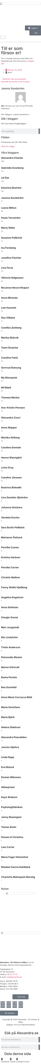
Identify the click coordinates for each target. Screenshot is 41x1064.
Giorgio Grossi (9, 617)
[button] (20, 42)
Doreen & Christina (12, 837)
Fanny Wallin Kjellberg (14, 587)
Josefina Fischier (11, 257)
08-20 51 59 (12, 974)
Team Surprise (9, 347)
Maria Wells (8, 227)
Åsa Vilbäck (8, 317)
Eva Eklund (7, 767)
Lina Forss (7, 267)
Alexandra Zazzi (10, 417)
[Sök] (39, 131)
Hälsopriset (8, 787)
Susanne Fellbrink (11, 237)
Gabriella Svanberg (12, 167)
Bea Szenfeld (9, 687)
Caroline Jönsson (11, 477)
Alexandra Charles (12, 157)
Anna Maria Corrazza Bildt (16, 697)
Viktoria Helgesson (12, 277)
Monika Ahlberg (10, 437)
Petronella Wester (11, 657)
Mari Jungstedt (10, 627)
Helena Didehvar (11, 727)
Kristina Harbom (10, 557)
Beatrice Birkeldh (11, 487)
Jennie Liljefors (10, 747)
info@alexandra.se (14, 977)
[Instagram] (8, 1004)
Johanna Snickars (11, 507)
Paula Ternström (10, 217)
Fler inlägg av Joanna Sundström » (15, 114)
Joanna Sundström (12, 88)
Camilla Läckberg (11, 327)
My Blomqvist (9, 377)
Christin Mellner (10, 577)
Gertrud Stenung (11, 367)
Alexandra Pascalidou (14, 737)
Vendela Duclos (10, 517)
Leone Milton (8, 207)
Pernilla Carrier (10, 567)
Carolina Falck (9, 357)
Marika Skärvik (10, 337)
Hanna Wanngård (11, 457)
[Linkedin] (14, 1004)
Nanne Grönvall (10, 667)
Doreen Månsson (11, 777)
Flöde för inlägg (7, 146)
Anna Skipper (9, 427)
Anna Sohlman (9, 607)
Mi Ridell (6, 387)
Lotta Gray (7, 467)
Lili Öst (5, 177)
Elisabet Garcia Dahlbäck (15, 867)
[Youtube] (21, 1004)
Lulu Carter (7, 847)
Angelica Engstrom (12, 597)
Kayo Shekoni (9, 797)
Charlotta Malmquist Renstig (18, 877)
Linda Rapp (7, 757)
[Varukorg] (2, 37)
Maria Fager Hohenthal (14, 857)
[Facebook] (2, 1004)
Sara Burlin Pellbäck (13, 527)
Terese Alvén (8, 827)
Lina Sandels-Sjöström (14, 497)
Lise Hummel (8, 307)
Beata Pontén (9, 677)
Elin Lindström (9, 637)
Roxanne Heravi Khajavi (15, 287)
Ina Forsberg (8, 247)
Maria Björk (8, 717)
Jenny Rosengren (11, 817)
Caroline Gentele (11, 447)
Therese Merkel (10, 397)
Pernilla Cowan (10, 547)
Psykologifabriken (12, 807)
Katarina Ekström (11, 187)
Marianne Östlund (11, 537)
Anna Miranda (9, 297)
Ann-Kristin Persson (13, 407)
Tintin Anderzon (10, 647)
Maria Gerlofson (10, 707)
